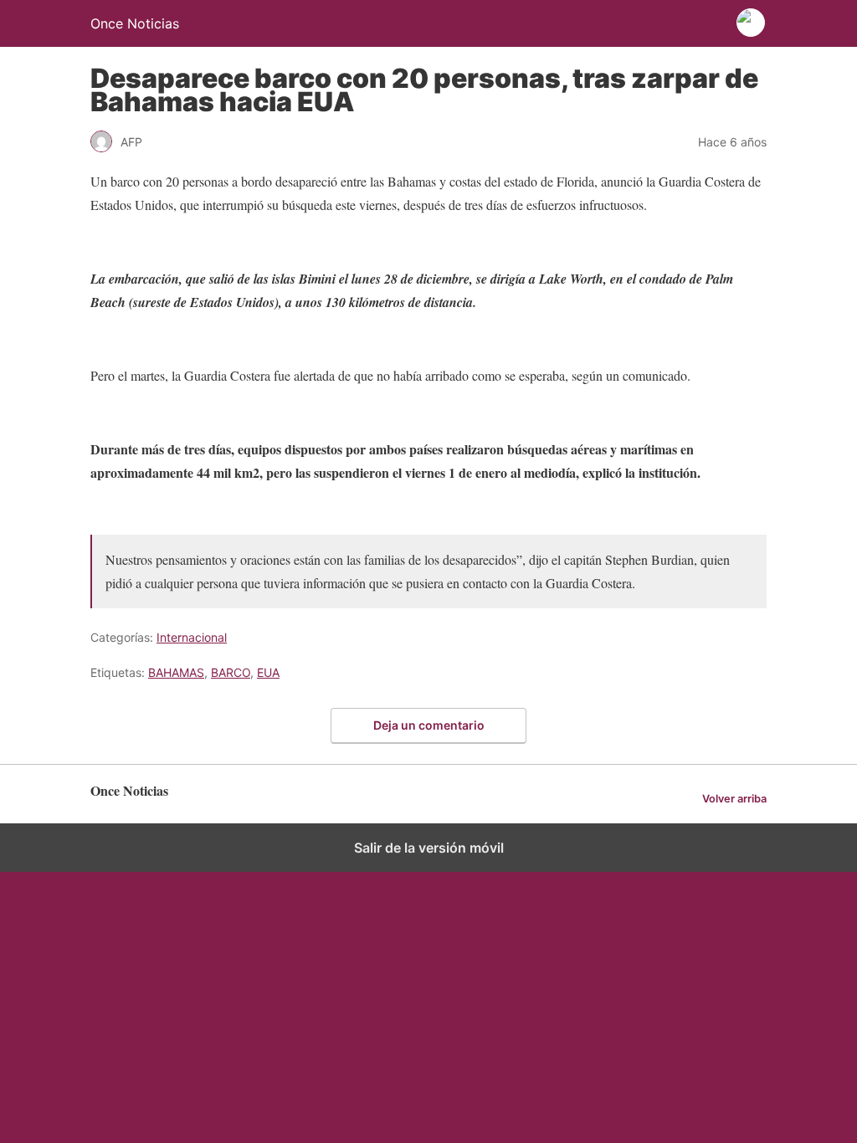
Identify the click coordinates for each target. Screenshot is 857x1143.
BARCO (230, 672)
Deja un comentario (429, 725)
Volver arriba (734, 798)
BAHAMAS (176, 672)
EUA (268, 672)
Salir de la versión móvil (429, 847)
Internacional (192, 637)
